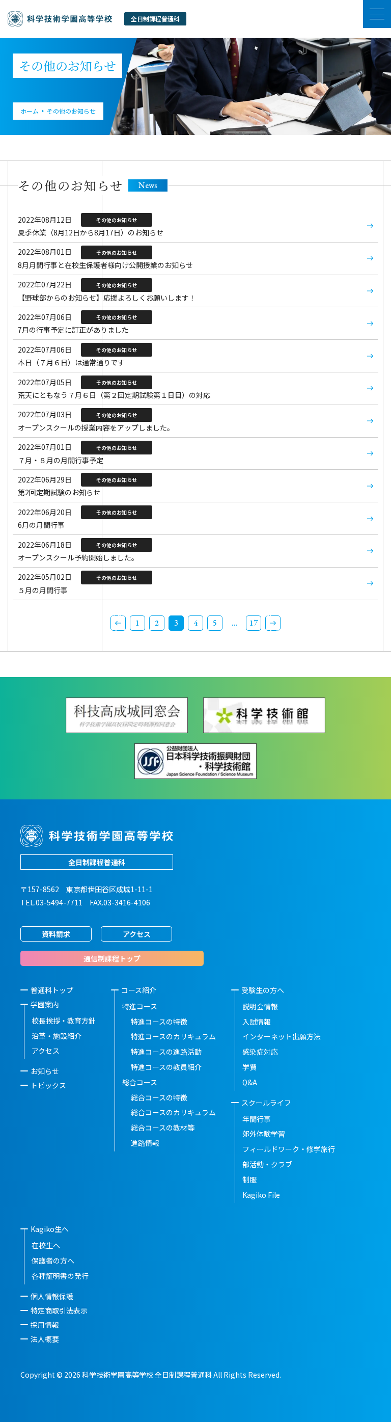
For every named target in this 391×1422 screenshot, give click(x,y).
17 (253, 623)
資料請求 (56, 934)
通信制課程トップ (112, 958)
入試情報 (256, 1021)
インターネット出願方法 (281, 1036)
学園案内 (45, 1004)
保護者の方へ (53, 1260)
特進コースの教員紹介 (166, 1067)
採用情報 (45, 1324)
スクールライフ (266, 1102)
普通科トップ (52, 990)
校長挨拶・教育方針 (64, 1020)
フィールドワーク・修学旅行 (288, 1149)
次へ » (273, 623)
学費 (249, 1067)
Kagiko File (261, 1195)
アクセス (137, 934)
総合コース (139, 1082)
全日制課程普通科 (96, 862)
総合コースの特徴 (159, 1097)
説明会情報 (260, 1006)
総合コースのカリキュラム (173, 1112)
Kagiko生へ (50, 1228)
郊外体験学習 (263, 1134)
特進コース (139, 1006)
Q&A (249, 1082)
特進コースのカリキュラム (173, 1036)
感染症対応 (260, 1052)
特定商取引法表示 (59, 1310)
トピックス (48, 1085)
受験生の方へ (262, 990)
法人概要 (45, 1339)
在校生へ (46, 1245)
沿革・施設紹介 (56, 1036)
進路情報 (145, 1143)
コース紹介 (138, 990)
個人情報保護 (52, 1296)
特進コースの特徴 (159, 1021)
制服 (249, 1179)
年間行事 (256, 1119)
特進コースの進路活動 (166, 1052)
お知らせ (45, 1071)
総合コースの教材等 (162, 1127)
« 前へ (118, 623)
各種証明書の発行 (60, 1276)
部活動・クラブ (267, 1164)
